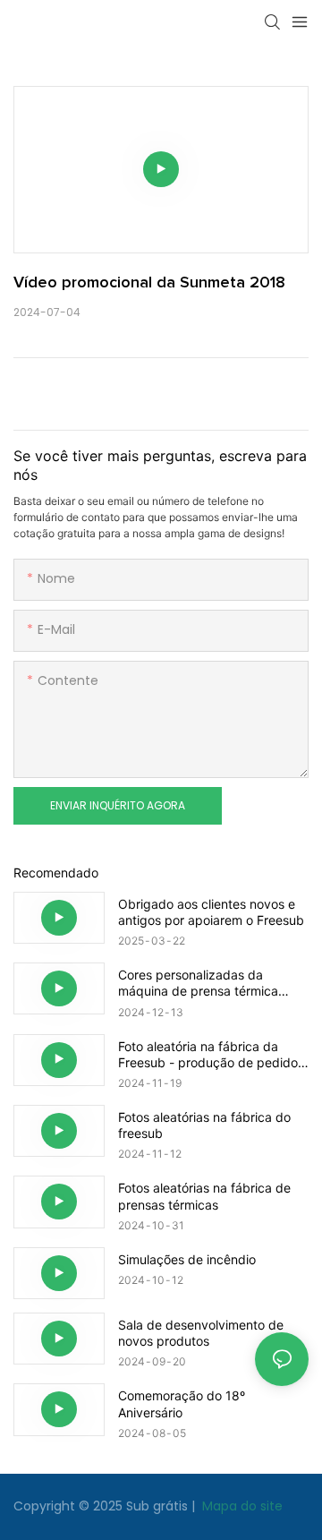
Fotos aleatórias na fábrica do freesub (204, 1125)
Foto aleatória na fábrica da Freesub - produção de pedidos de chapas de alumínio (211, 1055)
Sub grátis (158, 1506)
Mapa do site (241, 1506)
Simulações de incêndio (187, 1259)
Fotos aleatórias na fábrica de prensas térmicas (204, 1195)
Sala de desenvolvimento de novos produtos (201, 1332)
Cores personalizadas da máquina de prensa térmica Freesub (198, 983)
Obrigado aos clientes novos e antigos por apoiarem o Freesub (211, 912)
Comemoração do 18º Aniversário (181, 1403)
